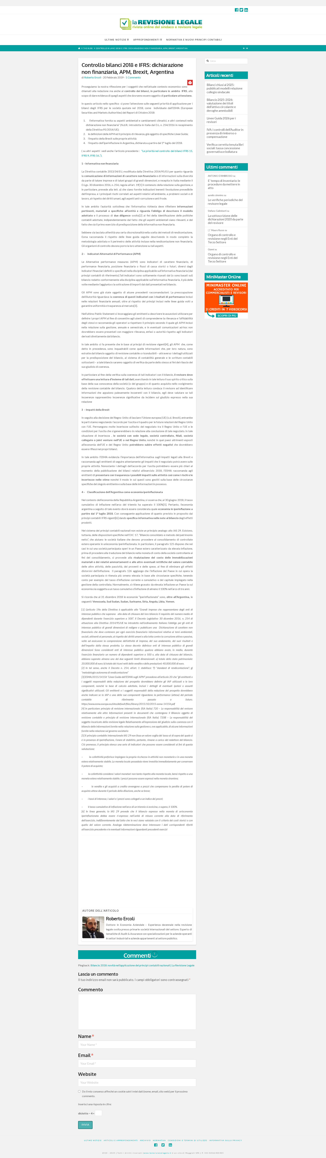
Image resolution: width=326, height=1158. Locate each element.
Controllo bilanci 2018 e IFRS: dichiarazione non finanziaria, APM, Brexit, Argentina (142, 48)
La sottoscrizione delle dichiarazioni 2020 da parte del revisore (225, 219)
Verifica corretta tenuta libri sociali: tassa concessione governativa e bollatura (225, 148)
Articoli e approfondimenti (121, 1140)
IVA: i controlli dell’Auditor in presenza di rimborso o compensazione (225, 133)
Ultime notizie (93, 1140)
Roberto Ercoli (92, 77)
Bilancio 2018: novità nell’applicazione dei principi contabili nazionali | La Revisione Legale (142, 965)
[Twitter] (241, 10)
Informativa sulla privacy (225, 1140)
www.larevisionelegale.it (157, 1153)
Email (86, 1055)
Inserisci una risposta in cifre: (95, 1104)
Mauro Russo (217, 230)
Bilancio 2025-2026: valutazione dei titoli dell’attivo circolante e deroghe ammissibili (221, 105)
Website (87, 1074)
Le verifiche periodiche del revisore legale (225, 201)
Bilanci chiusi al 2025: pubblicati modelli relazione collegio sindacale (224, 88)
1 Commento (133, 77)
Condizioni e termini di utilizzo (187, 1140)
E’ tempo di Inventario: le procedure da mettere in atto (224, 184)
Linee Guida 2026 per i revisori (221, 120)
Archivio (145, 1140)
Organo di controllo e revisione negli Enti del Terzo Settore (223, 238)
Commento (90, 989)
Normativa (159, 1140)
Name (86, 1036)
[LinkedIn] (246, 10)
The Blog (88, 48)
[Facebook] (236, 10)
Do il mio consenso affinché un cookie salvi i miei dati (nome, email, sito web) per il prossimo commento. (135, 1094)
